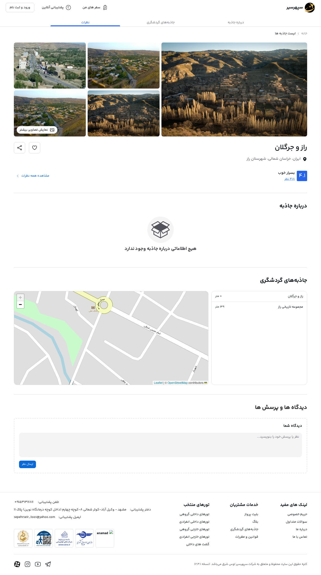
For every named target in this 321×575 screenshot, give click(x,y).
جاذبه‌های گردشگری (244, 529)
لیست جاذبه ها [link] (285, 33)
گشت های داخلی (197, 544)
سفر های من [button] (91, 7)
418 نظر (289, 179)
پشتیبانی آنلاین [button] (53, 7)
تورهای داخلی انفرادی (194, 521)
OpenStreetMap (178, 383)
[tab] (235, 22)
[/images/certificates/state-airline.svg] (84, 538)
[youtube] (38, 564)
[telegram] (48, 564)
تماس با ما (300, 537)
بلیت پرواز (251, 514)
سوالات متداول (296, 521)
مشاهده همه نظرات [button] (35, 176)
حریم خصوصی (297, 514)
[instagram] (27, 564)
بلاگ (255, 521)
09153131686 (24, 502)
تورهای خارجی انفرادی (194, 537)
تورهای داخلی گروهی (194, 514)
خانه (304, 33)
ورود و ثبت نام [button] (20, 7)
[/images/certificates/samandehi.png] (23, 538)
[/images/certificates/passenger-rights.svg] (43, 538)
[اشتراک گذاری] (34, 147)
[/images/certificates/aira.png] (64, 538)
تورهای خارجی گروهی (194, 529)
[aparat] (17, 564)
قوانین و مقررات (246, 537)
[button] (259, 296)
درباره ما (301, 529)
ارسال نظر (27, 464)
